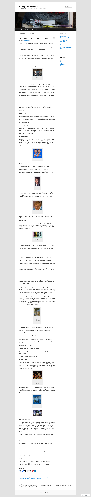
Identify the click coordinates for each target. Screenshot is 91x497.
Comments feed (63, 65)
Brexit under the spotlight (65, 37)
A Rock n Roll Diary (64, 35)
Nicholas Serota (51, 477)
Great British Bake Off (39, 477)
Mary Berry (46, 477)
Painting (20, 478)
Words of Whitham (27, 29)
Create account (63, 61)
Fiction (47, 29)
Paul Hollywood (25, 478)
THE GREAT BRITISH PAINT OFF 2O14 (33, 38)
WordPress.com (63, 67)
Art (28, 477)
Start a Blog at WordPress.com (45, 492)
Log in (61, 63)
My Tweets (62, 52)
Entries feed (62, 64)
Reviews (52, 29)
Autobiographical (35, 29)
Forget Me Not (62, 49)
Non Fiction (42, 29)
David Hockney (32, 477)
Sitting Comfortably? (28, 6)
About (21, 29)
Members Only (63, 36)
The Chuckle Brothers (32, 478)
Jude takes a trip (63, 39)
